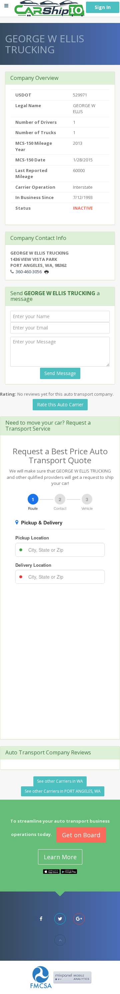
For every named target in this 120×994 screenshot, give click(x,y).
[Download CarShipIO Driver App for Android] (69, 871)
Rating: (8, 394)
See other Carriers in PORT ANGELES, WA (63, 791)
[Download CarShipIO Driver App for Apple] (51, 871)
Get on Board (81, 835)
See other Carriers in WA (60, 781)
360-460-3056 (29, 272)
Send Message (60, 373)
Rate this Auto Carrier (60, 404)
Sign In (103, 7)
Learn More (60, 857)
